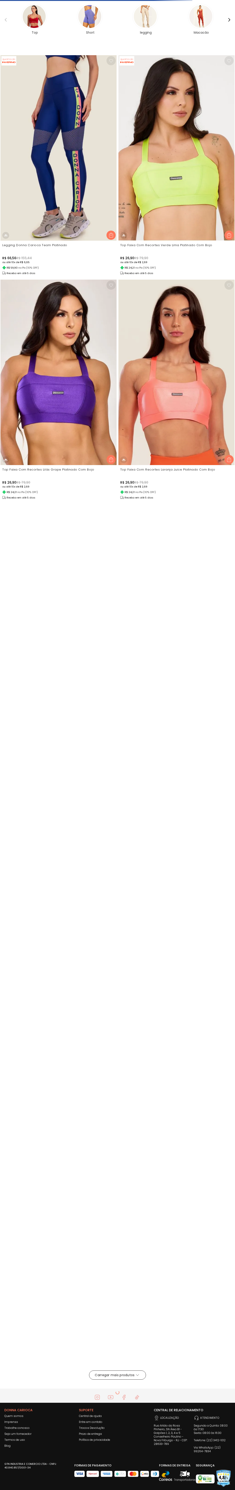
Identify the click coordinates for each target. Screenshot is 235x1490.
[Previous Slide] (3, 5)
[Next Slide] (231, 5)
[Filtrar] (14, 70)
